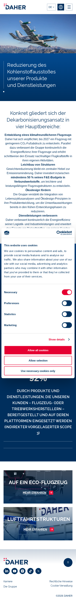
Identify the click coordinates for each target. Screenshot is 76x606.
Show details (57, 339)
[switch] (67, 303)
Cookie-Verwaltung (61, 585)
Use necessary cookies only (38, 370)
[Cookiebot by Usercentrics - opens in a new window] (56, 233)
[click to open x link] (39, 571)
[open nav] (69, 7)
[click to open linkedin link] (7, 571)
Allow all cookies (38, 350)
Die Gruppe (10, 586)
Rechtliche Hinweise (60, 581)
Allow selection (38, 360)
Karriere (8, 581)
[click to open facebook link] (31, 571)
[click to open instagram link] (23, 571)
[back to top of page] (68, 562)
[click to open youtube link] (15, 571)
